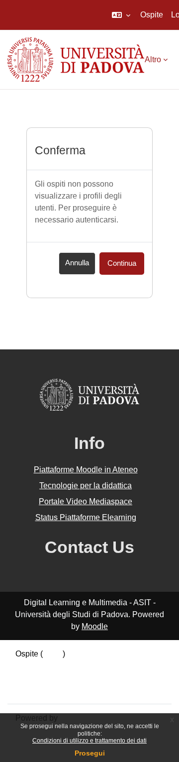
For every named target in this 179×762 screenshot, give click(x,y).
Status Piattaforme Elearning (85, 517)
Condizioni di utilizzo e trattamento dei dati (89, 740)
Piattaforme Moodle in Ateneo (86, 469)
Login (53, 654)
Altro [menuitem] (153, 59)
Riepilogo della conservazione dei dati (83, 665)
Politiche (30, 677)
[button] (121, 15)
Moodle (95, 626)
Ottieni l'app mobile (49, 689)
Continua (121, 263)
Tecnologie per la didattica (85, 485)
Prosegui (90, 753)
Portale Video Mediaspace (85, 501)
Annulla (77, 263)
